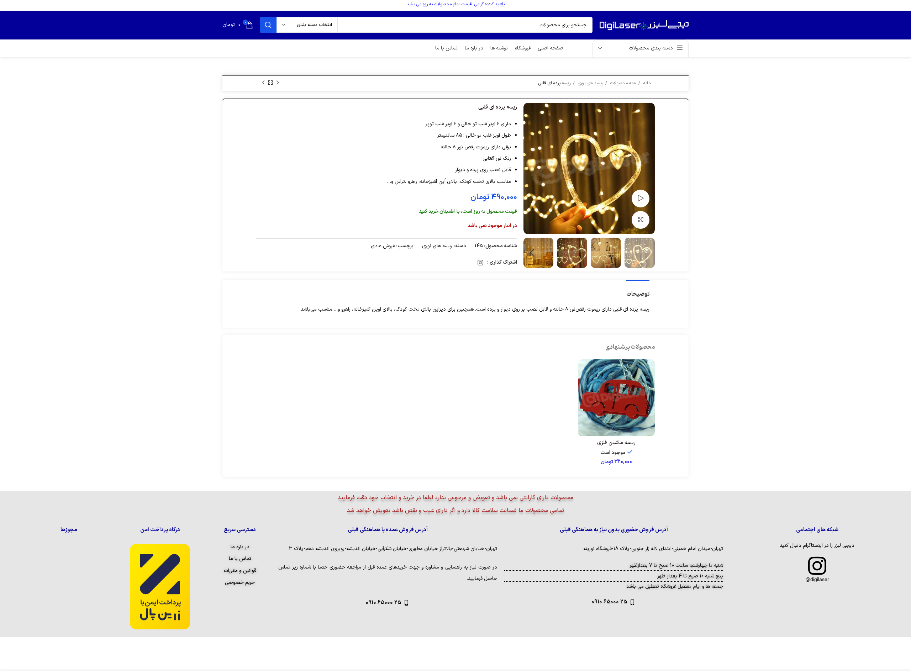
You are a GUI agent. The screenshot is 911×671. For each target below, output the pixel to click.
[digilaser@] (817, 565)
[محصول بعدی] (263, 82)
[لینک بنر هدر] (466, 5)
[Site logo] (644, 24)
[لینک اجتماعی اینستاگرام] (480, 262)
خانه (646, 83)
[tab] (637, 291)
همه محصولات (622, 83)
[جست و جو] (268, 25)
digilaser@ (817, 579)
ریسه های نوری (589, 83)
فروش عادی (383, 246)
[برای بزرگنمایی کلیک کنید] (640, 220)
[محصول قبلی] (277, 82)
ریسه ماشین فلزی (616, 443)
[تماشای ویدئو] (640, 198)
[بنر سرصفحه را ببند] (9, 5)
